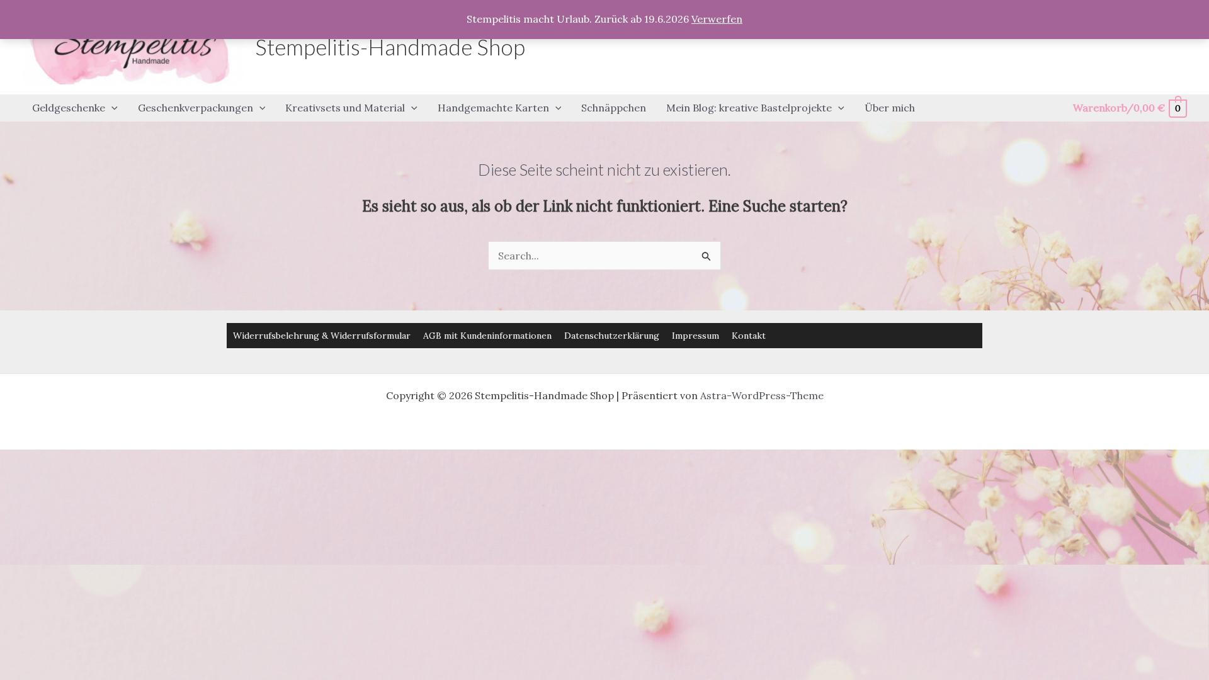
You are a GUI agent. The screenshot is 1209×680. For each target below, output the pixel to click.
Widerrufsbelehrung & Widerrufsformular (322, 335)
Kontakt (749, 335)
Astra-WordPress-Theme (762, 395)
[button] (111, 108)
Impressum (695, 335)
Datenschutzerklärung (611, 335)
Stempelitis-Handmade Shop (390, 46)
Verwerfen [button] (716, 19)
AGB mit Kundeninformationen (487, 335)
